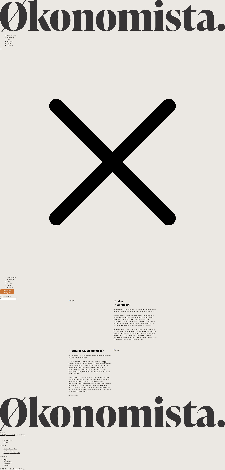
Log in (5, 459)
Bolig (8, 39)
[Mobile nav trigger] (0, 49)
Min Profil (6, 465)
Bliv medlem (7, 461)
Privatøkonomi (11, 35)
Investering (10, 37)
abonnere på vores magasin (129, 333)
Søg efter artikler (5, 297)
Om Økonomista (8, 440)
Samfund (10, 45)
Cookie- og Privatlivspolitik (12, 453)
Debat (9, 43)
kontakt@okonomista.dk (7, 435)
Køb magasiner (7, 291)
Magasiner (7, 463)
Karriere (9, 41)
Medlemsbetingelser (10, 449)
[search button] (0, 295)
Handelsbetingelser (10, 451)
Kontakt (6, 442)
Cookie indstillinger (19, 469)
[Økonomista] (112, 32)
